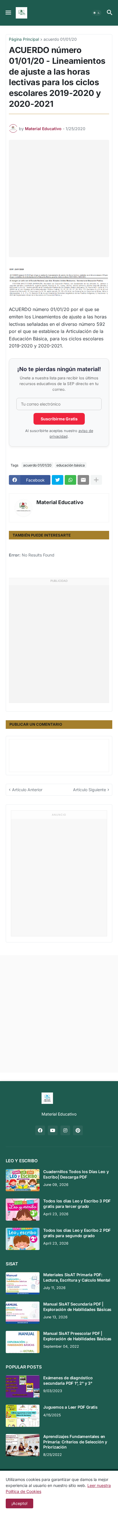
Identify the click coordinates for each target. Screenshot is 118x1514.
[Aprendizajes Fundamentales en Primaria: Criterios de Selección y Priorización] (23, 1445)
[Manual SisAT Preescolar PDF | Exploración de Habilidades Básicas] (23, 1342)
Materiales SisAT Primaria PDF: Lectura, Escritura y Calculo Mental (76, 1277)
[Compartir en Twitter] (57, 480)
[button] (8, 13)
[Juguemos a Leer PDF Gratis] (23, 1416)
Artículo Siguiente (89, 789)
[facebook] (40, 1130)
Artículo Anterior (27, 789)
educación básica (70, 465)
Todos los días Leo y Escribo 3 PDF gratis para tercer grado (77, 1203)
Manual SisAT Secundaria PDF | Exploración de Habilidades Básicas (77, 1307)
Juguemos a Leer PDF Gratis (70, 1407)
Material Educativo (59, 502)
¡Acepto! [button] (19, 1503)
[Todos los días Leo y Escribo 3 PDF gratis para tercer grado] (23, 1209)
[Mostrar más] (96, 480)
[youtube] (53, 1130)
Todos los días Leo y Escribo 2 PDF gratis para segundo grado (77, 1233)
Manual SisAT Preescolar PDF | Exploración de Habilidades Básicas (77, 1336)
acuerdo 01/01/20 (60, 39)
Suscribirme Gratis (59, 418)
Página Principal (24, 39)
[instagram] (65, 1130)
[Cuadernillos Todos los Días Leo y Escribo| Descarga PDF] (23, 1180)
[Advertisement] (59, 198)
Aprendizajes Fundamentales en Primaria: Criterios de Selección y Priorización (75, 1441)
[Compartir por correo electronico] (83, 480)
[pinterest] (78, 1130)
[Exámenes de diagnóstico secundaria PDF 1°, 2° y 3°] (23, 1386)
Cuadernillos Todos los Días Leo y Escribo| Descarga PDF (76, 1174)
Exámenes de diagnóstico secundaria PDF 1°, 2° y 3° (68, 1380)
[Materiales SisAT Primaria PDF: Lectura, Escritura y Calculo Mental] (23, 1283)
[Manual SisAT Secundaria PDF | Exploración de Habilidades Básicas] (23, 1313)
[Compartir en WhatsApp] (70, 480)
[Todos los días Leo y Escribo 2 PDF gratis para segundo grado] (23, 1239)
